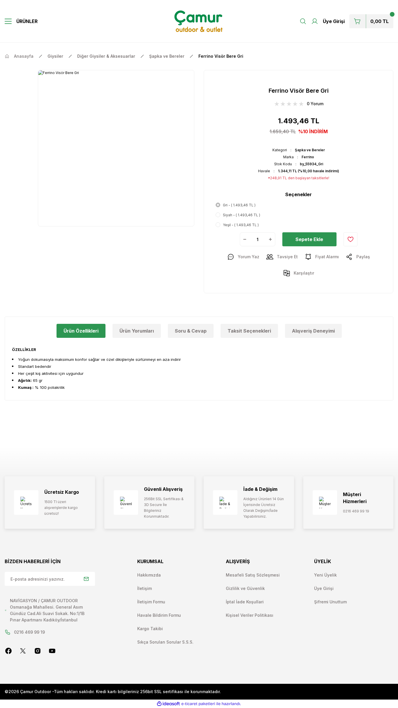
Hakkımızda (149, 574)
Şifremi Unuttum (330, 601)
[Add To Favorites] (351, 239)
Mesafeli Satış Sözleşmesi (253, 574)
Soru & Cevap (191, 331)
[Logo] (199, 21)
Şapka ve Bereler (310, 150)
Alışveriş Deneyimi (313, 331)
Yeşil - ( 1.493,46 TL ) (241, 225)
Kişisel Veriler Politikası (249, 615)
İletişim (144, 588)
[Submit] (86, 579)
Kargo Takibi (150, 628)
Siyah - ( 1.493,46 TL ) (241, 215)
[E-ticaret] (198, 704)
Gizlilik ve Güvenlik (245, 588)
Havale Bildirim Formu (159, 615)
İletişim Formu (151, 601)
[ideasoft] (168, 704)
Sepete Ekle (309, 239)
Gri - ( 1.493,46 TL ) (239, 205)
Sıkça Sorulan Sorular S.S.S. (165, 642)
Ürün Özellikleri (81, 331)
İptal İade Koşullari (245, 601)
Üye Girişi (324, 588)
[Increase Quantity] (270, 239)
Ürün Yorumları (136, 331)
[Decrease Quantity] (244, 239)
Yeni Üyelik (325, 574)
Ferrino (308, 157)
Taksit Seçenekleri (249, 331)
